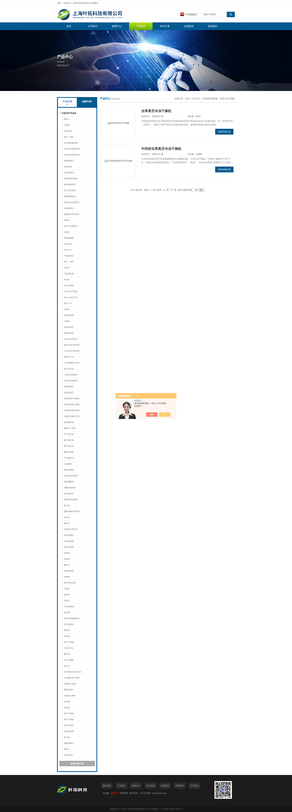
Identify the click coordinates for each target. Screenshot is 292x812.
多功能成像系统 (71, 143)
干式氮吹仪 (69, 458)
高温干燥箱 (69, 719)
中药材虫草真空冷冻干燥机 (161, 149)
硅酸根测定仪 (70, 196)
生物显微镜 (69, 238)
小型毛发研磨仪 (71, 375)
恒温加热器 (69, 731)
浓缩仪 (67, 232)
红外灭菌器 (69, 660)
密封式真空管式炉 (72, 345)
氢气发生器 (69, 446)
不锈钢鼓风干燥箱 (72, 678)
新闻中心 (117, 26)
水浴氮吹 (68, 464)
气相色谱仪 (69, 256)
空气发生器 (69, 434)
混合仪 (67, 600)
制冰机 (67, 553)
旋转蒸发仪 (69, 392)
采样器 (67, 636)
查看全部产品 (77, 763)
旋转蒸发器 (69, 571)
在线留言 (189, 26)
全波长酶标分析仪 (72, 363)
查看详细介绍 (224, 131)
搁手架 (67, 654)
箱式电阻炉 (69, 493)
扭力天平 (68, 250)
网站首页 (107, 785)
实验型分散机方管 (72, 416)
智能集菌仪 (69, 161)
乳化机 (67, 279)
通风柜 (67, 630)
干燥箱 (67, 321)
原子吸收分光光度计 (73, 672)
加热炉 (67, 220)
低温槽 (67, 612)
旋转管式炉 (69, 333)
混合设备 (68, 244)
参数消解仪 (69, 743)
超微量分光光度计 (72, 214)
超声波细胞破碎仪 (72, 618)
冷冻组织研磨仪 (71, 380)
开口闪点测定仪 (71, 226)
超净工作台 (69, 357)
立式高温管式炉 (71, 339)
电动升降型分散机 (72, 404)
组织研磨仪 (69, 386)
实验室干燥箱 (70, 684)
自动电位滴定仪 (71, 529)
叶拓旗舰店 (191, 14)
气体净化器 (69, 273)
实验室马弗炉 (70, 695)
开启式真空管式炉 (72, 351)
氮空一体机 (69, 137)
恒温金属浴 (69, 535)
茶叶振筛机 (69, 624)
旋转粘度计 (69, 755)
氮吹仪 (67, 523)
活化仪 (67, 268)
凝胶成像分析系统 (72, 511)
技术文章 (165, 26)
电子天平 (68, 303)
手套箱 (67, 125)
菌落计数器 (69, 452)
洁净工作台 (69, 648)
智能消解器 (69, 482)
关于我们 (194, 785)
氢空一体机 (69, 262)
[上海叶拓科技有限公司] (102, 14)
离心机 (67, 505)
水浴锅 (67, 707)
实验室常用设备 (69, 113)
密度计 (67, 119)
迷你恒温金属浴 (71, 476)
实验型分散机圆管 (72, 410)
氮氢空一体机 (70, 428)
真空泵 (67, 517)
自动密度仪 (69, 208)
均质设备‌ (68, 167)
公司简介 (93, 26)
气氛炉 (67, 589)
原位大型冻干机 (71, 297)
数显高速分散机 (71, 499)
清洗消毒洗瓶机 (71, 178)
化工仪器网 (145, 793)
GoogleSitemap (159, 793)
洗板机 (67, 559)
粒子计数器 (69, 642)
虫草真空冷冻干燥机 (156, 111)
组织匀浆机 (69, 547)
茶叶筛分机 (69, 369)
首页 (68, 26)
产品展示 (141, 26)
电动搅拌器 (69, 422)
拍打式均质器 (70, 190)
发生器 (67, 737)
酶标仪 (67, 565)
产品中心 (196, 98)
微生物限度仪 (70, 184)
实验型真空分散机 (72, 398)
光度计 (67, 309)
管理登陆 (124, 793)
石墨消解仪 (69, 172)
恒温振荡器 (69, 315)
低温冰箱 (68, 131)
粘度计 (67, 749)
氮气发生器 (69, 440)
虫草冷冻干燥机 (71, 291)
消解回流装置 (70, 487)
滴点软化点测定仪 (72, 202)
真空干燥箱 (69, 713)
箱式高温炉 (69, 327)
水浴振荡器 (69, 541)
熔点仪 (67, 666)
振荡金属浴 (69, 470)
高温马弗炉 (69, 725)
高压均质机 (69, 285)
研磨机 (67, 577)
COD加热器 (69, 606)
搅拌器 (67, 594)
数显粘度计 (69, 690)
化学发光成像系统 (72, 149)
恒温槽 (67, 701)
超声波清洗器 (70, 583)
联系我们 (213, 26)
